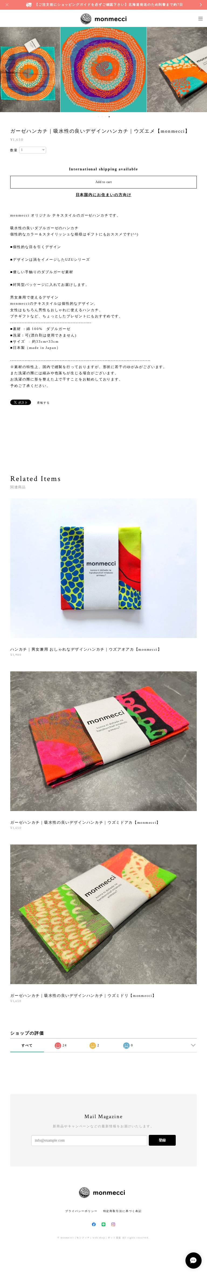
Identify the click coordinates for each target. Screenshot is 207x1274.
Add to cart (103, 182)
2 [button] (102, 116)
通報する (43, 402)
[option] (103, 69)
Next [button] (199, 69)
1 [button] (98, 116)
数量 (14, 150)
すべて (27, 1045)
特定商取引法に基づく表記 (122, 1211)
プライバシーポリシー (81, 1211)
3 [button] (105, 116)
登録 (162, 1140)
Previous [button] (8, 69)
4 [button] (109, 116)
